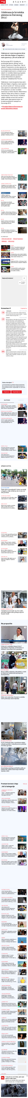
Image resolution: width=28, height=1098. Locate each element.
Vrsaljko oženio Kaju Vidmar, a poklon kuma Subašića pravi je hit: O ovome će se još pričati (9, 213)
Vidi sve (25, 784)
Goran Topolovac (18, 239)
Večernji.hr (3, 2)
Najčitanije (7, 400)
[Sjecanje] (13, 2)
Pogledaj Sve (24, 308)
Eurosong (11, 241)
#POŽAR (11, 5)
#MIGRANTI (22, 5)
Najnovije (21, 400)
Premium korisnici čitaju (9, 784)
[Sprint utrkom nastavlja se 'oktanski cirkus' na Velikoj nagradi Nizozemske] (22, 221)
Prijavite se (6, 392)
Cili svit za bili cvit (7, 239)
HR (25, 1)
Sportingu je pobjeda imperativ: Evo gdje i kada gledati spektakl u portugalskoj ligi (7, 204)
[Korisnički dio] (18, 2)
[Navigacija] (20, 2)
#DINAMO (16, 5)
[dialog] (14, 1086)
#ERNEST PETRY (4, 5)
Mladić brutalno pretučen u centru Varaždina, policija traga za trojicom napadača (9, 231)
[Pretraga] (16, 2)
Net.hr (2, 200)
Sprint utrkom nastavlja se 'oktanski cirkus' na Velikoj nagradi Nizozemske (8, 222)
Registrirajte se (16, 392)
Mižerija (4, 241)
